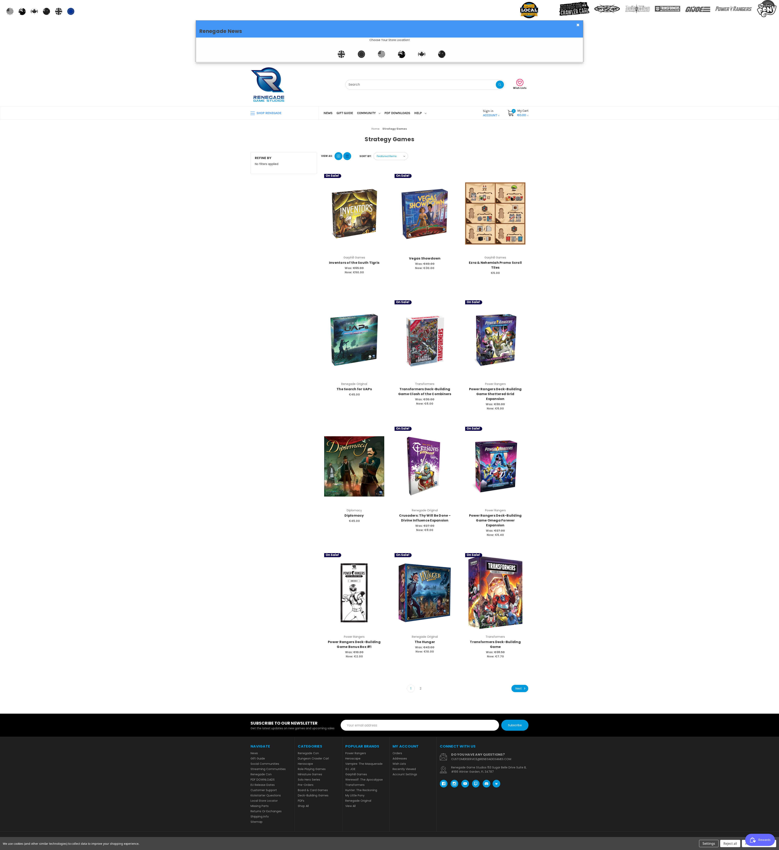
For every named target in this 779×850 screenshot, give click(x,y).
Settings (709, 843)
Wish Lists (519, 88)
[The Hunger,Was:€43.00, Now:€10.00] (425, 592)
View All (350, 806)
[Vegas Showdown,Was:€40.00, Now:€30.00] (425, 213)
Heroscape (305, 764)
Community (367, 113)
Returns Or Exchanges (266, 811)
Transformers (355, 785)
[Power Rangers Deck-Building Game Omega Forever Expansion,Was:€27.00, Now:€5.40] (495, 466)
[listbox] (390, 156)
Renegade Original (358, 801)
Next (519, 688)
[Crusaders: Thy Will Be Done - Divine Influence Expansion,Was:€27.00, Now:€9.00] (425, 466)
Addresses (400, 758)
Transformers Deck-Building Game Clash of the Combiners (424, 391)
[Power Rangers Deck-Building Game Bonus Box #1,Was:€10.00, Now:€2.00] (354, 592)
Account (490, 113)
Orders (397, 753)
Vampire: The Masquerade (364, 764)
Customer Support (264, 790)
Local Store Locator (264, 801)
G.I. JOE (350, 769)
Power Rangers (355, 753)
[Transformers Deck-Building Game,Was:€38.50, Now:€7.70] (495, 592)
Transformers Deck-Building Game (495, 644)
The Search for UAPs (354, 389)
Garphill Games (356, 774)
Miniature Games (310, 774)
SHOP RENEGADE (268, 113)
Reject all (730, 843)
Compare (380, 178)
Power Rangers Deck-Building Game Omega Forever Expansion (495, 520)
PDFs (301, 801)
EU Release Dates (263, 785)
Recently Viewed (404, 769)
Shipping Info (260, 816)
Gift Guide (345, 113)
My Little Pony (355, 795)
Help (418, 113)
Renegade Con (261, 774)
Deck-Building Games (313, 795)
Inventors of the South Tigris (354, 262)
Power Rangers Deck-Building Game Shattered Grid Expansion (495, 394)
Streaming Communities (268, 769)
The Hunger (425, 642)
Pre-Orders (305, 785)
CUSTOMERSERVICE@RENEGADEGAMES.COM (481, 759)
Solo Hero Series (309, 780)
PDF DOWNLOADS (397, 113)
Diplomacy (354, 515)
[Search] (500, 85)
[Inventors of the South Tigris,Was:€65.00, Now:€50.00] (354, 213)
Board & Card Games (313, 790)
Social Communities (265, 764)
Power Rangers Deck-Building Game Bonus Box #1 (354, 644)
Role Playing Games (312, 769)
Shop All (303, 806)
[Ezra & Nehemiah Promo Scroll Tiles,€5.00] (495, 213)
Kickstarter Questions (266, 795)
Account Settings (405, 774)
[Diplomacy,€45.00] (354, 466)
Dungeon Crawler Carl (313, 758)
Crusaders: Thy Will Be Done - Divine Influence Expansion (425, 518)
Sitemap (257, 822)
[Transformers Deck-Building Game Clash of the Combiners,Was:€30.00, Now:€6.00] (425, 340)
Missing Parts (260, 806)
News (328, 113)
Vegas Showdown (425, 258)
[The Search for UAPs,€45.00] (354, 340)
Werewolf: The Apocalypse (364, 780)
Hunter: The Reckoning (361, 790)
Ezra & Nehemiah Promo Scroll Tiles (495, 265)
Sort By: (365, 156)
